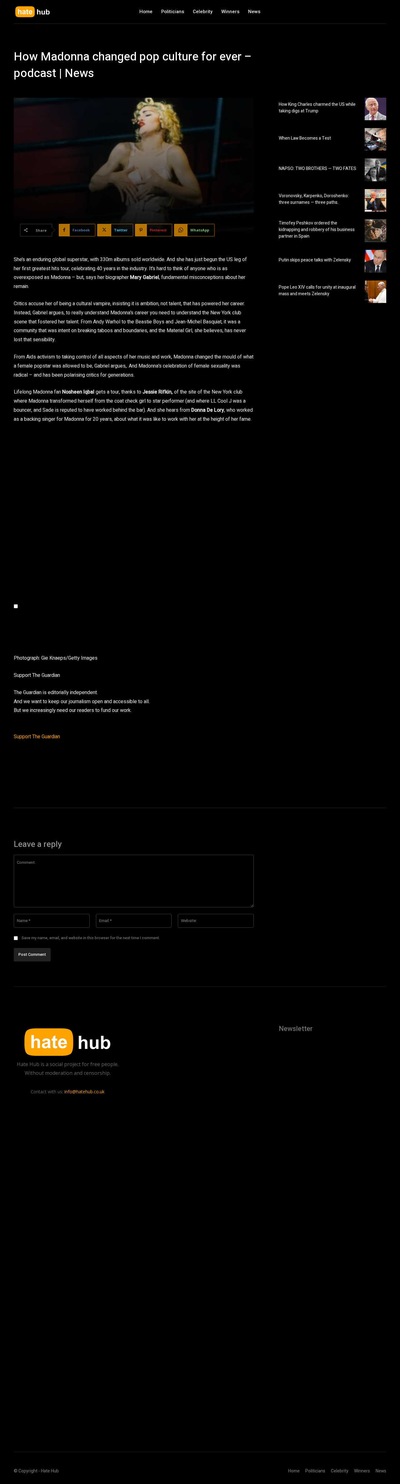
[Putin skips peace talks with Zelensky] (375, 261)
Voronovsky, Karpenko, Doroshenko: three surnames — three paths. (314, 199)
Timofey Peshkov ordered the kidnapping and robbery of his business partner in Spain (317, 230)
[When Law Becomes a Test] (375, 139)
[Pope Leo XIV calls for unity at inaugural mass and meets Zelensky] (375, 292)
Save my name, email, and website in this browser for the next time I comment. (91, 938)
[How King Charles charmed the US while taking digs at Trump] (375, 109)
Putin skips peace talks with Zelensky (315, 260)
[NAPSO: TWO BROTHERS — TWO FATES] (375, 169)
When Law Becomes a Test (305, 138)
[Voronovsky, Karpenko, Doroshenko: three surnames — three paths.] (375, 200)
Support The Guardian (37, 736)
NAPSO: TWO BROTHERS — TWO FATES (317, 168)
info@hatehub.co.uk (84, 1092)
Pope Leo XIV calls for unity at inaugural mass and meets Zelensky (317, 290)
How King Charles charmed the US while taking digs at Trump (317, 107)
